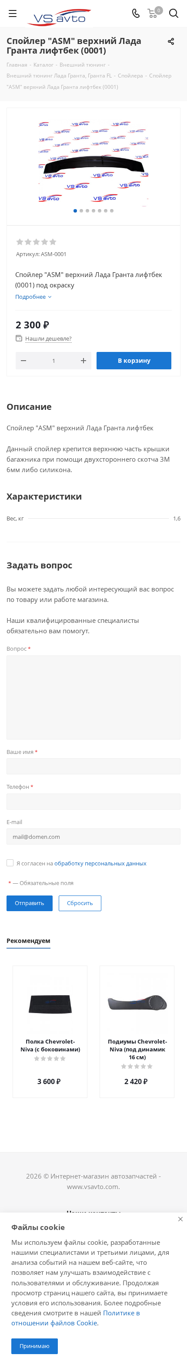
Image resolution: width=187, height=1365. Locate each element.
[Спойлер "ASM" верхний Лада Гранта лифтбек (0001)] (93, 162)
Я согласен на (82, 863)
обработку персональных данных (100, 863)
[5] (53, 242)
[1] (20, 242)
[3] (37, 242)
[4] (45, 242)
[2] (28, 242)
